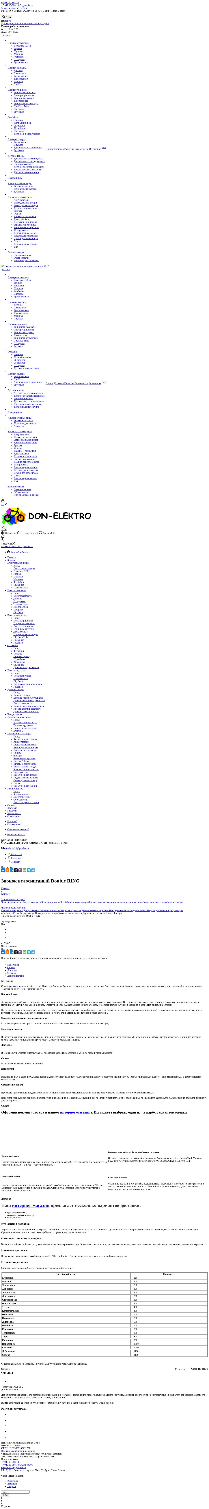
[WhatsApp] (24, 870)
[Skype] (29, 870)
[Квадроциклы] (26, 175)
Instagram (16, 858)
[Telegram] (33, 870)
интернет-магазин (30, 1205)
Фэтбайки (18, 651)
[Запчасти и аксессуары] (26, 194)
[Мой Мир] (11, 870)
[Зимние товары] (26, 249)
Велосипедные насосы (135, 910)
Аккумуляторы (27, 913)
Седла (16, 913)
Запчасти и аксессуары (25, 739)
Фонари (118, 913)
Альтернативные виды (25, 722)
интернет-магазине (76, 1112)
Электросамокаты (22, 596)
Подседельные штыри (46, 913)
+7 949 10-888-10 (10, 2)
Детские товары (21, 695)
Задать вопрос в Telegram (14, 8)
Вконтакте (16, 854)
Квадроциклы (112, 902)
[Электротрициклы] (26, 87)
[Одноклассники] (7, 870)
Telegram (15, 861)
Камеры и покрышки (12, 910)
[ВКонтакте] (3, 870)
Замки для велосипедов (70, 913)
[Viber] (20, 870)
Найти (5, 1495)
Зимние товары (21, 794)
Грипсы (110, 913)
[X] (16, 870)
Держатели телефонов (94, 913)
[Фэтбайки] (26, 114)
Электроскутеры (22, 675)
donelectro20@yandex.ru (16, 848)
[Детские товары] (26, 153)
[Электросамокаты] (26, 65)
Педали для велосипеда (159, 910)
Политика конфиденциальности (18, 1451)
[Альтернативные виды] (26, 180)
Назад (16, 565)
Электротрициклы (23, 620)
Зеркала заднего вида (73, 910)
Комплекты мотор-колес (96, 910)
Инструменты (116, 910)
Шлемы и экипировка (50, 910)
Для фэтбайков (31, 910)
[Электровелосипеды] (26, 40)
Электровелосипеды (24, 568)
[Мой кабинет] (2, 501)
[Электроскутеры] (26, 136)
